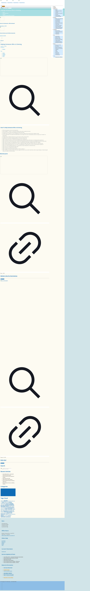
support (7, 514)
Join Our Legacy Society (8, 571)
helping (4, 55)
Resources (3, 541)
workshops (8, 516)
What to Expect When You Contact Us (8, 535)
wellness (3, 516)
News (4, 495)
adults (4, 53)
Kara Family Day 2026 (6, 478)
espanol (7, 505)
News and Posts (5, 13)
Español (4, 491)
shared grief (9, 512)
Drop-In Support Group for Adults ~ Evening (11, 562)
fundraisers (11, 507)
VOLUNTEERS (6, 515)
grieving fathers (5, 510)
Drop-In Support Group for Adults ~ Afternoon (12, 561)
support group (11, 514)
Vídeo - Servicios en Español (9, 575)
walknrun (9, 515)
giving (2, 508)
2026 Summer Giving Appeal (7, 479)
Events (4, 492)
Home (4, 12)
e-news (11, 503)
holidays (10, 511)
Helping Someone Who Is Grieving (8, 15)
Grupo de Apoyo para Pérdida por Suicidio (11, 558)
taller (14, 514)
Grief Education (5, 493)
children (10, 502)
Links (3, 494)
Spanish (3, 514)
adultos (2, 500)
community (3, 503)
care (3, 502)
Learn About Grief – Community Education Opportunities (13, 556)
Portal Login (4, 551)
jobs (13, 511)
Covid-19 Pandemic (6, 490)
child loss (6, 502)
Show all (2, 40)
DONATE (3, 6)
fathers (10, 506)
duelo (7, 503)
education (3, 505)
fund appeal (5, 507)
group (9, 510)
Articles (4, 14)
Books (3, 544)
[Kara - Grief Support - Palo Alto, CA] (13, 3)
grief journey (8, 509)
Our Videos (3, 540)
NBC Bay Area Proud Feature (9, 574)
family (7, 506)
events (12, 505)
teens (4, 56)
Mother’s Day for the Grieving (9, 276)
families (4, 54)
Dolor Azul (3, 460)
